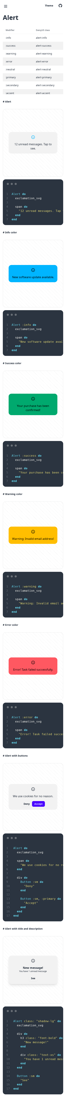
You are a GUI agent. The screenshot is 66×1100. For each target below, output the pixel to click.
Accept (38, 803)
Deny (27, 803)
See (33, 978)
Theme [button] (49, 5)
